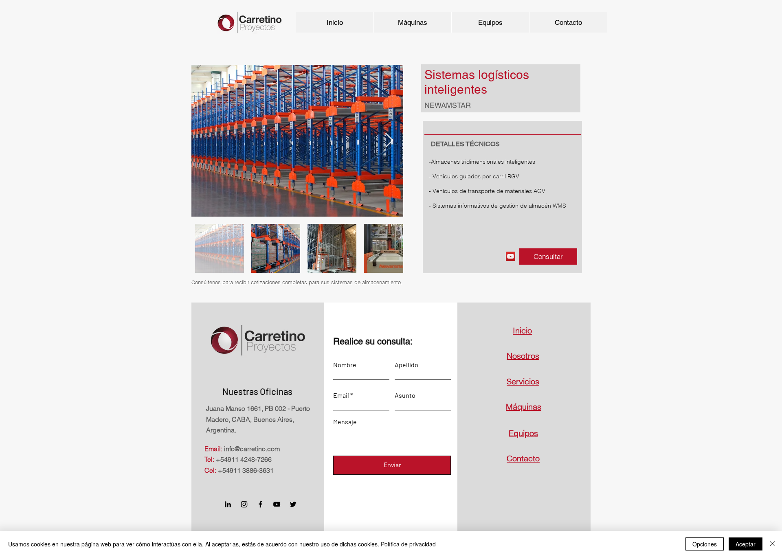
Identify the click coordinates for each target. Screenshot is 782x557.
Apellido (406, 365)
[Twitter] (293, 504)
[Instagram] (244, 504)
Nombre (344, 365)
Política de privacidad (408, 544)
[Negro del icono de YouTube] (276, 504)
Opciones (704, 544)
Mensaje (345, 422)
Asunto (405, 395)
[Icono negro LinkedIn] (228, 504)
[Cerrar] (772, 543)
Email (341, 395)
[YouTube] (510, 256)
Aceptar (746, 544)
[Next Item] (389, 141)
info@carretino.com (252, 449)
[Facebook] (260, 504)
